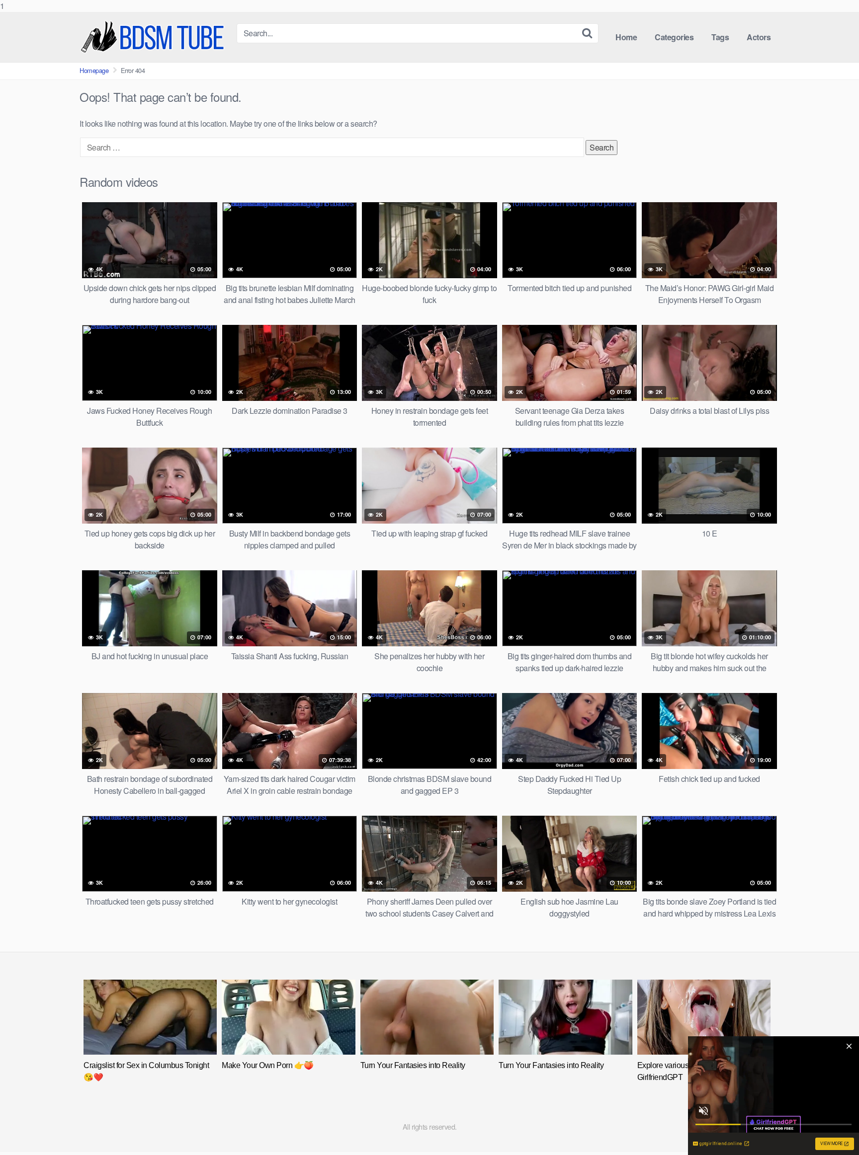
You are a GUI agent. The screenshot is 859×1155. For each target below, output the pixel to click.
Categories (674, 37)
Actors (759, 37)
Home (626, 37)
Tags (720, 37)
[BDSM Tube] (154, 37)
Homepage (94, 70)
